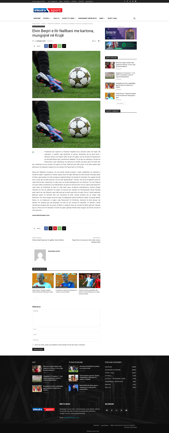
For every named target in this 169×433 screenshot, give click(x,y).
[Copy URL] (64, 46)
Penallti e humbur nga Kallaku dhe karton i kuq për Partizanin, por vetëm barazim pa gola (89, 291)
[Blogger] (107, 410)
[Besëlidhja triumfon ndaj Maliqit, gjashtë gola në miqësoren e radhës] (110, 85)
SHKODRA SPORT (41, 41)
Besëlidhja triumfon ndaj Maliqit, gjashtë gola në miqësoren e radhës (126, 85)
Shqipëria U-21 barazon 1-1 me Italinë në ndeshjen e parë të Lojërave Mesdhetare (125, 75)
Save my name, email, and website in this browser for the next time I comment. (60, 345)
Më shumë (120, 103)
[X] (130, 1)
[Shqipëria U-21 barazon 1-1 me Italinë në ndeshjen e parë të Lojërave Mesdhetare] (110, 75)
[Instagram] (127, 1)
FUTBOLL (43, 23)
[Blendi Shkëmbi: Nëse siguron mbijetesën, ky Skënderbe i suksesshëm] (73, 388)
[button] (134, 18)
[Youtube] (135, 1)
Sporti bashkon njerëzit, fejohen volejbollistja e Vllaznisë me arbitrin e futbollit (89, 377)
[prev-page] (33, 298)
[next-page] (36, 298)
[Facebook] (125, 1)
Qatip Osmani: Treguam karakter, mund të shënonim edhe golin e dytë (126, 95)
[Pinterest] (55, 46)
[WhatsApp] (60, 46)
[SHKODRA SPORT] (33, 41)
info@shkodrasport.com (71, 417)
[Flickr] (116, 410)
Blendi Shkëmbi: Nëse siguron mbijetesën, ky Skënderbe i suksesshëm (89, 387)
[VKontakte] (126, 410)
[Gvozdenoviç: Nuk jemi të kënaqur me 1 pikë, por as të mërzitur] (66, 280)
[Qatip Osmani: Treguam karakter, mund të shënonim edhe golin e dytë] (43, 280)
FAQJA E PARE (36, 23)
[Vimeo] (133, 1)
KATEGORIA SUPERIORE (54, 23)
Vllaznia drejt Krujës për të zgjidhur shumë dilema (48, 240)
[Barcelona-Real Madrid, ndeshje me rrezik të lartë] (73, 368)
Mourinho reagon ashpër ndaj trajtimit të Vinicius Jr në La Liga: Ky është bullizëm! (126, 64)
